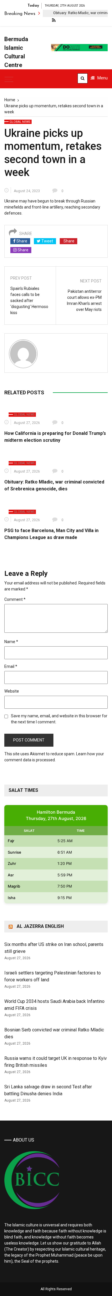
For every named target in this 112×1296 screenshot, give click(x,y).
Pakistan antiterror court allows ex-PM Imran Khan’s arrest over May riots (84, 300)
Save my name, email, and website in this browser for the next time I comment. (59, 719)
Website (11, 691)
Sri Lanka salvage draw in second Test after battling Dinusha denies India (48, 1090)
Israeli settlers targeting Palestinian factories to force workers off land (52, 976)
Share (21, 241)
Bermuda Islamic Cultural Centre (16, 52)
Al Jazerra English (40, 926)
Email (10, 666)
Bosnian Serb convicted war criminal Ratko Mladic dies (54, 1033)
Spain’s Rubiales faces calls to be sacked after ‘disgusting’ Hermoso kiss (29, 300)
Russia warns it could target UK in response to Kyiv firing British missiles (55, 1062)
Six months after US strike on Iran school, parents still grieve (53, 948)
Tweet (46, 241)
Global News (19, 121)
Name (11, 641)
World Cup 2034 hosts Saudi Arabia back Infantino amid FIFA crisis (54, 1005)
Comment (15, 599)
